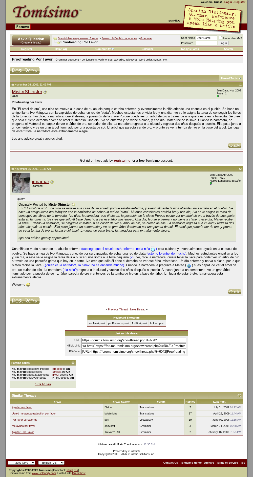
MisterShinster (27, 91)
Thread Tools (229, 78)
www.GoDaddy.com (44, 473)
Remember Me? (232, 38)
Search (228, 48)
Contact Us (170, 462)
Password (187, 43)
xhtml (69, 470)
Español (174, 20)
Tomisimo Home (191, 462)
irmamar (40, 181)
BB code (57, 368)
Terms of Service (227, 462)
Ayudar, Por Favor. (23, 432)
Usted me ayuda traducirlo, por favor (34, 413)
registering (122, 160)
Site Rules (43, 384)
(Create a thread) (31, 42)
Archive (209, 462)
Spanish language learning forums (78, 38)
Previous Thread (118, 309)
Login (228, 1)
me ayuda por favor (23, 425)
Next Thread (137, 309)
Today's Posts (190, 48)
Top (242, 462)
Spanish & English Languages (119, 38)
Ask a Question (31, 39)
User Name (188, 37)
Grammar (146, 38)
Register (239, 1)
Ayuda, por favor (22, 407)
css (76, 470)
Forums (22, 27)
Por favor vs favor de (24, 419)
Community (103, 48)
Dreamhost (78, 473)
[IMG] (55, 374)
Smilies (56, 371)
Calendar (147, 48)
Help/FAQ (61, 48)
